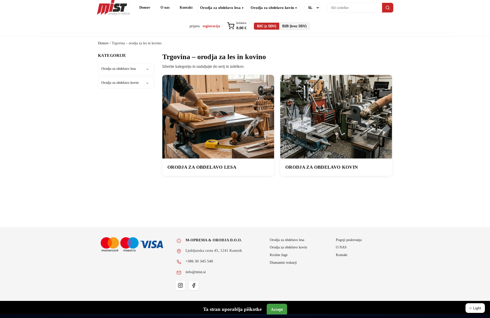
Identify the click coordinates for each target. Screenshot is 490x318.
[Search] (387, 7)
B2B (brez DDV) (294, 26)
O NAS (341, 247)
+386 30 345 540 (199, 261)
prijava (195, 26)
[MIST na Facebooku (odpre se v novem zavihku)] (194, 285)
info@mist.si (196, 272)
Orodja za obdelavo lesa (125, 69)
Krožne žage (279, 255)
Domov (144, 7)
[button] (237, 26)
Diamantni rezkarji (283, 262)
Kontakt (186, 7)
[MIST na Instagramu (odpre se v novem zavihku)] (180, 285)
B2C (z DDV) (266, 26)
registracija (211, 26)
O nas (165, 7)
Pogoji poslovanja (349, 240)
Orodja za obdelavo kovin (125, 83)
